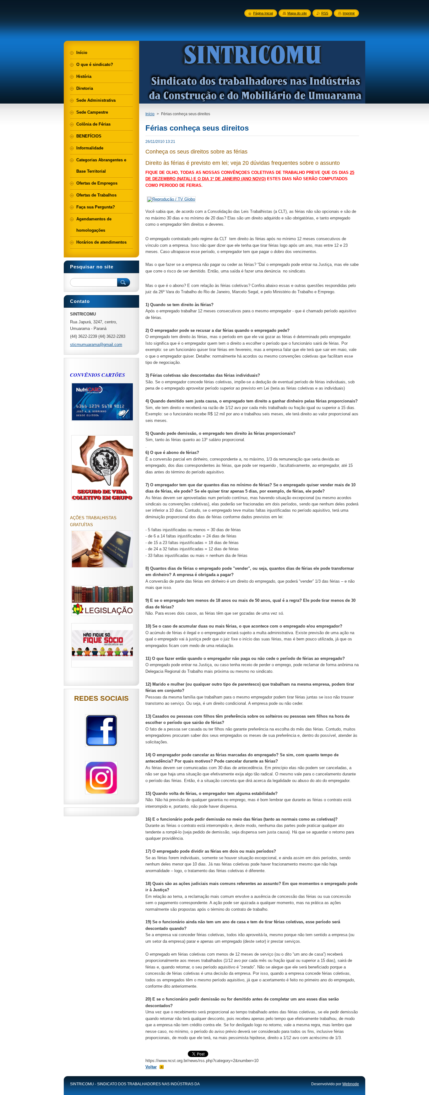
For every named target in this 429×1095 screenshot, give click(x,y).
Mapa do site (297, 13)
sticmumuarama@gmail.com (96, 344)
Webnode (350, 1084)
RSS (324, 13)
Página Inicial (263, 13)
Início (150, 114)
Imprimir (349, 13)
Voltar (151, 1067)
